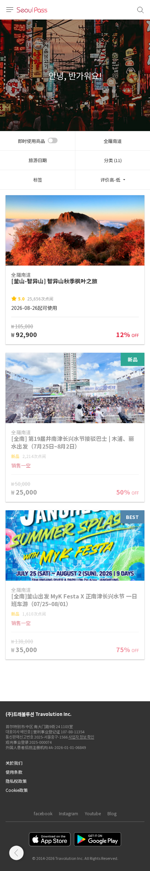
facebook (43, 813)
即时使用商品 (31, 141)
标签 (37, 179)
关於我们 (14, 763)
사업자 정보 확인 (81, 737)
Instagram (68, 813)
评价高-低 (110, 179)
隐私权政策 (16, 781)
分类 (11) (113, 160)
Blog (112, 813)
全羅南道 (113, 141)
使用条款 (14, 772)
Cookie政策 (17, 790)
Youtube (93, 813)
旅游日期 (38, 160)
